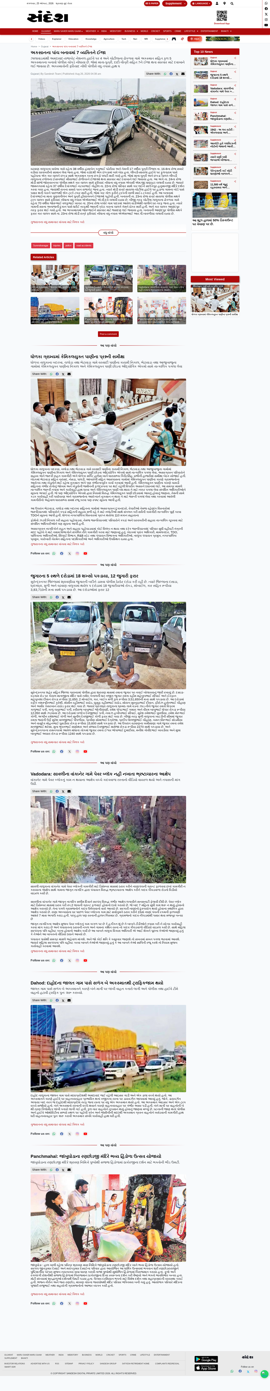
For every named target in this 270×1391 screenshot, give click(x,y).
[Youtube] (266, 25)
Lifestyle (189, 31)
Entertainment (209, 31)
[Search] (232, 3)
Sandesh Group (108, 1364)
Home (35, 31)
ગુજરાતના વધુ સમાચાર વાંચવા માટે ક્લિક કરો (57, 222)
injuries (56, 245)
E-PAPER (153, 3)
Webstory (116, 31)
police (68, 245)
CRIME (178, 31)
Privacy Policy (86, 1364)
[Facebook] (266, 8)
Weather (91, 31)
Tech (124, 39)
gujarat (44, 46)
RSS (57, 1364)
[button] (92, 31)
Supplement (173, 3)
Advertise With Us (40, 1364)
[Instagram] (266, 19)
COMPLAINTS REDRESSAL (167, 1364)
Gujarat (46, 31)
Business (130, 31)
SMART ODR (10, 1367)
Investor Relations (14, 1364)
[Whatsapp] (266, 3)
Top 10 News (203, 51)
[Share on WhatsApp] (264, 1374)
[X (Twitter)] (177, 74)
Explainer (56, 39)
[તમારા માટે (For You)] (182, 39)
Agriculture (109, 39)
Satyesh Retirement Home (135, 1364)
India (104, 31)
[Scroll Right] (167, 39)
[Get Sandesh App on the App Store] (206, 1368)
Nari (135, 39)
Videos (41, 39)
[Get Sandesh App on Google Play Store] (206, 1359)
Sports (167, 31)
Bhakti (225, 31)
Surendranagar (40, 245)
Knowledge (91, 39)
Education (73, 39)
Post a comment (108, 334)
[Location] (224, 3)
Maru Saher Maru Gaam (67, 31)
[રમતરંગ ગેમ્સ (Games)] (174, 39)
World (144, 31)
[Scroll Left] (31, 39)
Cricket (155, 31)
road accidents (83, 245)
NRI (146, 39)
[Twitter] (266, 14)
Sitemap (69, 1364)
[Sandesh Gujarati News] (51, 16)
